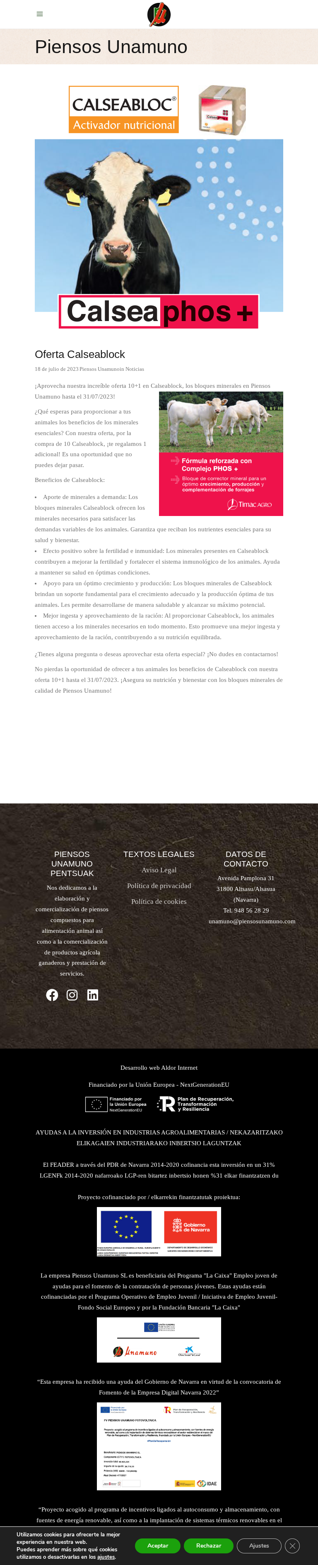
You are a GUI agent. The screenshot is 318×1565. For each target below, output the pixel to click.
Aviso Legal (159, 870)
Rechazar (208, 1546)
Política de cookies (159, 901)
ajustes (106, 1557)
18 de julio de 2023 (57, 369)
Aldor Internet (179, 1067)
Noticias (134, 369)
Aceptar (157, 1546)
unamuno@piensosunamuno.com (252, 921)
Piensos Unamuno (100, 369)
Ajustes (259, 1546)
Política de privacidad (159, 886)
